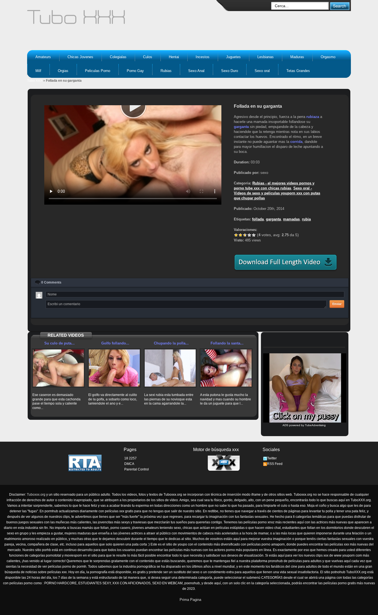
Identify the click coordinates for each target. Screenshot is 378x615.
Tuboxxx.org (36, 494)
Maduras (297, 57)
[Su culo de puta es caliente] (58, 368)
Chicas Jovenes (80, 57)
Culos (147, 57)
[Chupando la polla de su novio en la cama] (170, 368)
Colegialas (118, 57)
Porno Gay (135, 71)
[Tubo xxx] (124, 19)
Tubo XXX (34, 81)
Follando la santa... (227, 343)
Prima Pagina (190, 600)
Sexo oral (262, 71)
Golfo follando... (115, 343)
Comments (51, 282)
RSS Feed (275, 464)
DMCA (129, 464)
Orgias (63, 71)
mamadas (291, 219)
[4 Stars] (249, 235)
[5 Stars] (254, 235)
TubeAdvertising (315, 425)
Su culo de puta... (59, 343)
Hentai (174, 57)
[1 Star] (236, 235)
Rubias (166, 71)
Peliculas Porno (97, 71)
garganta (241, 127)
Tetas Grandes (298, 71)
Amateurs (43, 57)
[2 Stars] (240, 235)
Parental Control (136, 469)
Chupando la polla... (171, 343)
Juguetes (233, 57)
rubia (306, 219)
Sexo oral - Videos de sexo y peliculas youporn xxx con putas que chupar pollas (277, 193)
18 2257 (130, 458)
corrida (296, 142)
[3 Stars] (245, 235)
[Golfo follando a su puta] (114, 368)
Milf (38, 71)
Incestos (202, 57)
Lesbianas (265, 57)
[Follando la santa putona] (226, 368)
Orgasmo (328, 57)
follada (258, 219)
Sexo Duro (229, 71)
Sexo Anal (196, 71)
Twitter (272, 458)
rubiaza (312, 117)
